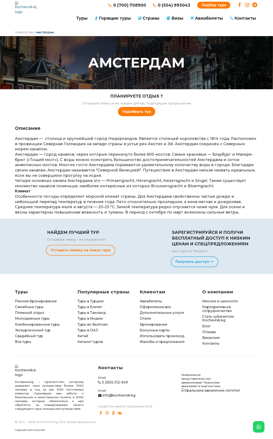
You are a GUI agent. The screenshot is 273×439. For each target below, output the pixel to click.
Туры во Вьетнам (92, 324)
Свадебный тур (29, 336)
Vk (120, 413)
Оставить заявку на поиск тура (80, 250)
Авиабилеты (209, 18)
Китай (82, 336)
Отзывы (209, 332)
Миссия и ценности (220, 301)
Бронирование (153, 324)
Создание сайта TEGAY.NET (30, 430)
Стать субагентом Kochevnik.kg (218, 318)
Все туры (23, 342)
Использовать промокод (162, 336)
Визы (177, 18)
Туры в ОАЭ (87, 330)
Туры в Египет (89, 307)
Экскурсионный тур (33, 330)
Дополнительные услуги (162, 313)
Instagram (247, 5)
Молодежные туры (32, 318)
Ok (113, 413)
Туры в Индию (90, 318)
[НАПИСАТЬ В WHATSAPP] (258, 427)
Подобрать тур (136, 112)
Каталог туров (90, 342)
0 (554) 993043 (174, 5)
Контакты (245, 18)
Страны (151, 18)
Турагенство (24, 32)
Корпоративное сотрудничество (217, 309)
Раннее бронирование (36, 301)
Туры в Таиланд (91, 313)
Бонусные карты (155, 330)
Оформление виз (155, 307)
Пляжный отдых (29, 313)
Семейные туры (29, 307)
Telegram (254, 5)
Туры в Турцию (90, 301)
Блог (206, 326)
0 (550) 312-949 (115, 382)
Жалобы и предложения (162, 342)
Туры (81, 18)
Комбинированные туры (37, 324)
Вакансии (211, 338)
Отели (145, 318)
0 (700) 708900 (129, 5)
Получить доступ (193, 262)
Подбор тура (214, 5)
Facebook (239, 5)
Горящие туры (115, 18)
